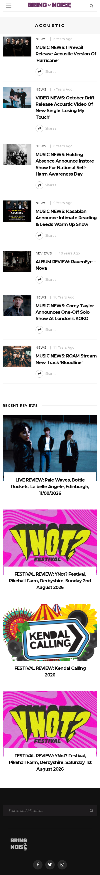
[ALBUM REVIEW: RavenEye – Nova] (17, 261)
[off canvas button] (8, 6)
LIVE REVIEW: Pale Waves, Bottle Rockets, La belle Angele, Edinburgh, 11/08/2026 (50, 486)
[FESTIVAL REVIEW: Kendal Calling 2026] (50, 636)
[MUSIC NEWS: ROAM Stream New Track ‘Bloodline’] (17, 355)
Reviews (44, 253)
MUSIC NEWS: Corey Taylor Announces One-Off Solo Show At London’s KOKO (65, 312)
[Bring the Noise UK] (18, 843)
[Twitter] (50, 864)
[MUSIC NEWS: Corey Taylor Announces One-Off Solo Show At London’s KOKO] (17, 305)
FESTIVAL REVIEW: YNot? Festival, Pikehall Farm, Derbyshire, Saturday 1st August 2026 (50, 762)
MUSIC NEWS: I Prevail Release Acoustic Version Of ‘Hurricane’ (66, 54)
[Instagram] (62, 864)
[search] (91, 5)
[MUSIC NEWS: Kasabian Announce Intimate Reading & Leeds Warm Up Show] (17, 210)
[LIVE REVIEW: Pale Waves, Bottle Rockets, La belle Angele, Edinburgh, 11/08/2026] (50, 447)
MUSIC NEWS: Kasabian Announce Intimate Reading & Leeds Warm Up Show (66, 218)
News (41, 39)
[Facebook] (37, 864)
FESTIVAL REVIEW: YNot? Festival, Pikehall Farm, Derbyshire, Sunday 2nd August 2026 (50, 581)
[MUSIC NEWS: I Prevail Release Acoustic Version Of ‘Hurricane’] (17, 46)
